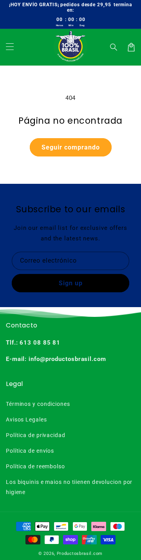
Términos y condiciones (38, 404)
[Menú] (9, 47)
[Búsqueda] (114, 47)
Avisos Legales (26, 419)
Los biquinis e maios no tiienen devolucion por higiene (69, 487)
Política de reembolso (35, 466)
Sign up (71, 283)
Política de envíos (30, 451)
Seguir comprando (71, 147)
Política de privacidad (35, 435)
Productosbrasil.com (80, 553)
